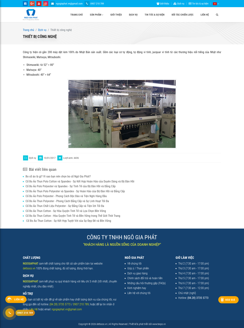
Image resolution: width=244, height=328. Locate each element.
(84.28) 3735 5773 (60, 304)
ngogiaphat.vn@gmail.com (69, 3)
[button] (216, 3)
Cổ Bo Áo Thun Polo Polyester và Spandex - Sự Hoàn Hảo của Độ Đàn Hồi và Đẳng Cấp (75, 191)
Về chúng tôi (134, 263)
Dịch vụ (180, 3)
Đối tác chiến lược (182, 14)
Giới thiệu (164, 3)
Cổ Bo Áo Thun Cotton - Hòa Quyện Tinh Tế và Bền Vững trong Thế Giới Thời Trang (73, 215)
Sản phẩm (95, 14)
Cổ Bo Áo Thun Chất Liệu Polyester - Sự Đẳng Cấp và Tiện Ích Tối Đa (65, 206)
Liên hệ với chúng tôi (138, 293)
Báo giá (230, 299)
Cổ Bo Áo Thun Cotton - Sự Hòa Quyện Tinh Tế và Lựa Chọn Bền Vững (66, 211)
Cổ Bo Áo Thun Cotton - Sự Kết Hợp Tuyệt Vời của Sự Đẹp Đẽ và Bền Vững (68, 220)
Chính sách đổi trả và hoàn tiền (145, 278)
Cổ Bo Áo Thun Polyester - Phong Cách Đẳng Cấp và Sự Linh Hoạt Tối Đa (67, 201)
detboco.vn (29, 268)
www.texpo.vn (159, 324)
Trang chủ (76, 14)
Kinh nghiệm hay (136, 288)
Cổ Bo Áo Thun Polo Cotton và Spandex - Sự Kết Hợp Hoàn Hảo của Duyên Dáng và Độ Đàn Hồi (80, 181)
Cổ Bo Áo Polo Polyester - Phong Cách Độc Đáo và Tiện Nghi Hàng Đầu (66, 196)
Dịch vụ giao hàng (137, 273)
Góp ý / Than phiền (138, 268)
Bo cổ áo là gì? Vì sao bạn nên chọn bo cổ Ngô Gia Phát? (58, 176)
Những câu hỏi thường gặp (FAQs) (146, 283)
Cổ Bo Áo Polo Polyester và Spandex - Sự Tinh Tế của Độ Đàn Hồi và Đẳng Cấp (71, 186)
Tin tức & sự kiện (199, 3)
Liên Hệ (33, 309)
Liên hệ (205, 14)
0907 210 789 (97, 3)
